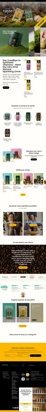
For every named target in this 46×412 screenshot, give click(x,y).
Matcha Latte (36, 186)
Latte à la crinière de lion (27, 186)
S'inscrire (35, 355)
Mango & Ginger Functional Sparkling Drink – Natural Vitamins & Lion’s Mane (28, 93)
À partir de (25, 77)
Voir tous (23, 194)
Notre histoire (5, 373)
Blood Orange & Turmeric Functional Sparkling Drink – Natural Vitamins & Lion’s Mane (38, 74)
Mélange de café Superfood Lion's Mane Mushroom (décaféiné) (17, 187)
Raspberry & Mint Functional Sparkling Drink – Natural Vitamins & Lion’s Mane (28, 74)
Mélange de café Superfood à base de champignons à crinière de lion (7, 188)
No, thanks (26, 409)
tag (33, 308)
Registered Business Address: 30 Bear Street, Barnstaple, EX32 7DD (15, 392)
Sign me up (25, 403)
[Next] (42, 179)
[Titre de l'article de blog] (36, 312)
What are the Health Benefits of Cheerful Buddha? (15, 397)
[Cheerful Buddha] (23, 4)
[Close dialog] (45, 388)
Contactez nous (14, 376)
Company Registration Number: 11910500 (15, 387)
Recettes (4, 376)
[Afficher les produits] (41, 320)
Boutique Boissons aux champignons (23, 267)
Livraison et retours (15, 374)
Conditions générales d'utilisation (14, 383)
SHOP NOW (6, 87)
